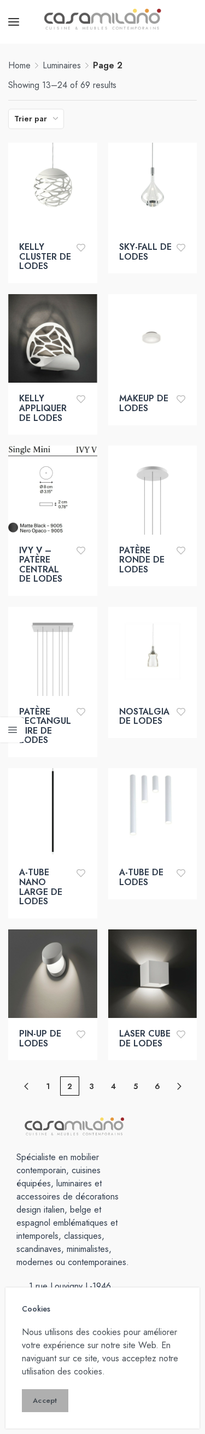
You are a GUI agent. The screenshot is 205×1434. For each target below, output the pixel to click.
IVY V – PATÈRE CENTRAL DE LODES (40, 565)
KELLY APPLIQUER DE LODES (43, 408)
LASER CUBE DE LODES (145, 1038)
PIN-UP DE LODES (40, 1038)
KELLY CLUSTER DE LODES (45, 256)
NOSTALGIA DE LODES (144, 716)
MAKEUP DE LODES (143, 403)
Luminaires (62, 65)
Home (19, 65)
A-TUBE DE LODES (141, 877)
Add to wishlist (81, 247)
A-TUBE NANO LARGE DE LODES (40, 887)
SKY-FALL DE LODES (145, 251)
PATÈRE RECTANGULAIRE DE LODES (45, 726)
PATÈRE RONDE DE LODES (142, 560)
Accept (45, 1400)
